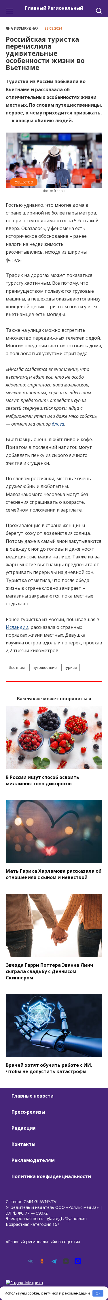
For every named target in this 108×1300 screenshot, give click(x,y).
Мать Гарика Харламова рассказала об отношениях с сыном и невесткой (53, 874)
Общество (24, 182)
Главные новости (33, 1096)
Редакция (24, 1128)
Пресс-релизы (28, 1112)
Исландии (17, 627)
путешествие (45, 667)
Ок (98, 1293)
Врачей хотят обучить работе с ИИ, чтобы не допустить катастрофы (49, 1068)
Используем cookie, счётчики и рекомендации (47, 1293)
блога (58, 424)
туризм (70, 667)
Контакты (23, 1144)
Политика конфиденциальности (51, 1176)
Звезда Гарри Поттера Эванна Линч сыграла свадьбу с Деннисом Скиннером (49, 971)
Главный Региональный (54, 8)
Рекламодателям (33, 1160)
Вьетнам (17, 667)
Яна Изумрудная (22, 28)
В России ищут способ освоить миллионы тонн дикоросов (42, 780)
